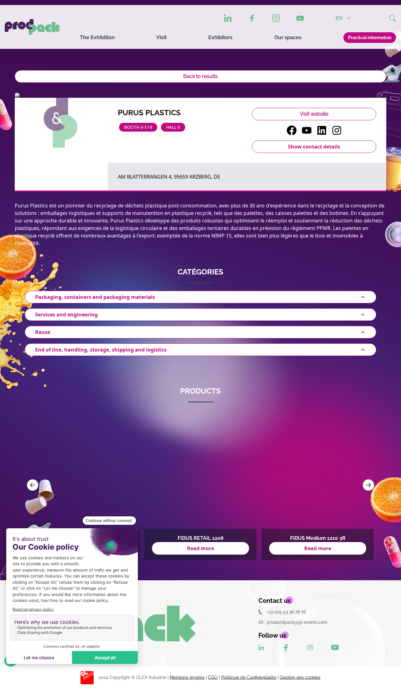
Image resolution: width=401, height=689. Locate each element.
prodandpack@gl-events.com (297, 622)
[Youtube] (300, 18)
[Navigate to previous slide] (32, 485)
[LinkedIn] (228, 18)
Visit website (314, 114)
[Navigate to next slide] (368, 485)
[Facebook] (251, 18)
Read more (200, 548)
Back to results (200, 76)
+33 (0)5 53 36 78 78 (286, 611)
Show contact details (314, 146)
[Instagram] (276, 18)
